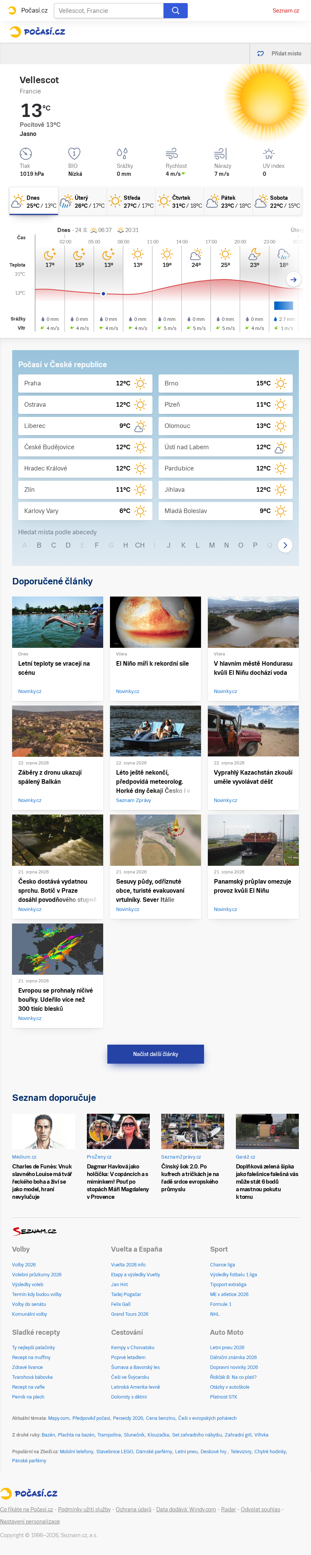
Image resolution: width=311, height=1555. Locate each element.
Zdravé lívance (27, 1367)
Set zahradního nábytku (197, 1435)
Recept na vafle (28, 1387)
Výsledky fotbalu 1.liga (233, 1274)
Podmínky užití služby (84, 1509)
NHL (215, 1314)
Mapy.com (58, 1418)
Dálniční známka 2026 (233, 1357)
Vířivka (261, 1435)
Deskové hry (214, 1451)
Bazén (48, 1435)
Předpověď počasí (91, 1418)
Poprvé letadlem (128, 1357)
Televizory (241, 1451)
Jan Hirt (119, 1284)
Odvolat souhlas (260, 1509)
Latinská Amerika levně (135, 1387)
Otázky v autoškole (230, 1387)
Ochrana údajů (133, 1509)
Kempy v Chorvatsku (132, 1347)
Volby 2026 (24, 1265)
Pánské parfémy (29, 1460)
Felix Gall (120, 1304)
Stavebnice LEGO (114, 1451)
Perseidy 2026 (128, 1418)
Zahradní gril (238, 1435)
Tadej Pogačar (126, 1294)
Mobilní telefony (76, 1451)
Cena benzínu (160, 1418)
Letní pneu (186, 1451)
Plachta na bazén (76, 1435)
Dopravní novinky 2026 (234, 1367)
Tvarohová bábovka (32, 1377)
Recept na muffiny (31, 1357)
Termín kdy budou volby (36, 1294)
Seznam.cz (286, 11)
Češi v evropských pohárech (207, 1418)
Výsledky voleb (27, 1284)
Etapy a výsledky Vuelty (135, 1274)
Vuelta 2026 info (128, 1265)
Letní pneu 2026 (227, 1347)
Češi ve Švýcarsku (130, 1377)
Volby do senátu (29, 1304)
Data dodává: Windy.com (186, 1509)
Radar (228, 1509)
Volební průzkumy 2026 (36, 1274)
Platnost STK (223, 1397)
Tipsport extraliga (228, 1284)
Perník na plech (28, 1397)
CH (140, 545)
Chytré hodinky (270, 1451)
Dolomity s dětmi (129, 1397)
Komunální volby (29, 1314)
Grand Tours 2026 (129, 1314)
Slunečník (134, 1435)
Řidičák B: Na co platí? (233, 1377)
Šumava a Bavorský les (135, 1367)
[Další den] (294, 279)
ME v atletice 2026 (229, 1294)
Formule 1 (220, 1304)
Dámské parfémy (154, 1451)
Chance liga (222, 1265)
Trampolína (109, 1435)
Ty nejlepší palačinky (33, 1347)
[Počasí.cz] (37, 32)
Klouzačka (158, 1435)
